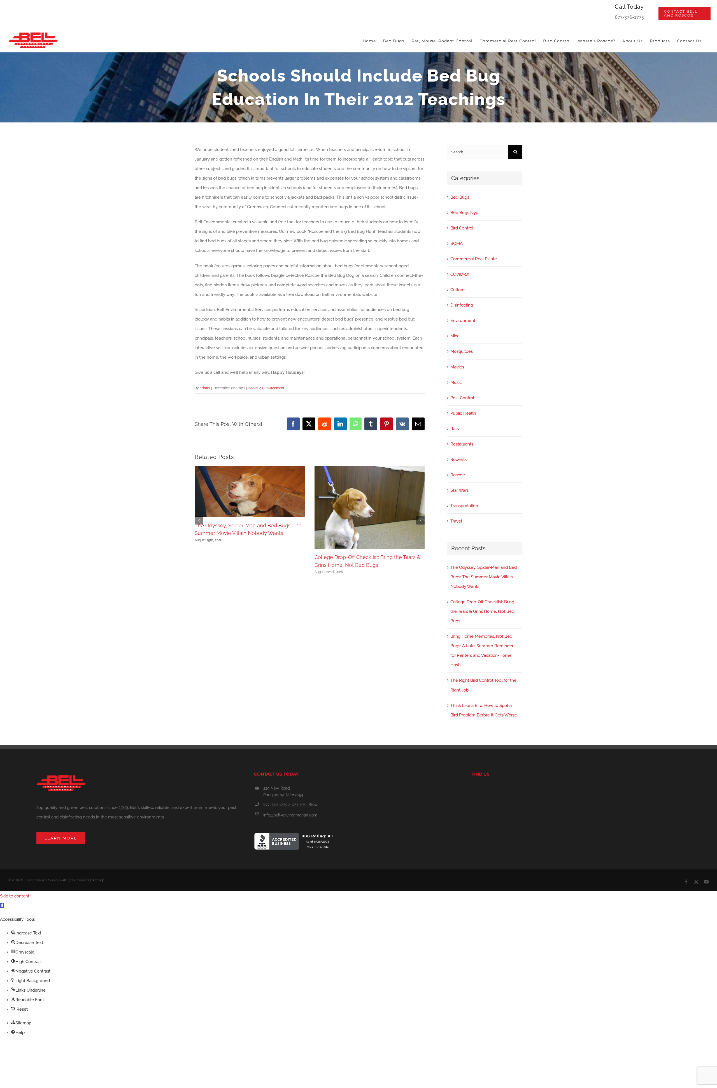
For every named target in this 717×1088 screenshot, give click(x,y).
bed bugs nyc (464, 212)
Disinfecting (461, 305)
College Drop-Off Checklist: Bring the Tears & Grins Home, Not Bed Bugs (482, 611)
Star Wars (459, 490)
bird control (461, 228)
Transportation (464, 505)
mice (455, 335)
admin (205, 388)
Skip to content (14, 896)
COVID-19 (459, 274)
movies (457, 367)
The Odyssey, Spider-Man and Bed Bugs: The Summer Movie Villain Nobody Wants (483, 577)
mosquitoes (461, 351)
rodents (458, 459)
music (456, 382)
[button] (199, 520)
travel (456, 521)
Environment (274, 388)
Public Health (463, 413)
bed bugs (255, 388)
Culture (457, 289)
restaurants (461, 444)
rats (454, 428)
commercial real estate (473, 258)
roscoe (457, 474)
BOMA (456, 243)
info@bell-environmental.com (290, 815)
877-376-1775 (629, 17)
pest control (462, 397)
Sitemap (98, 880)
